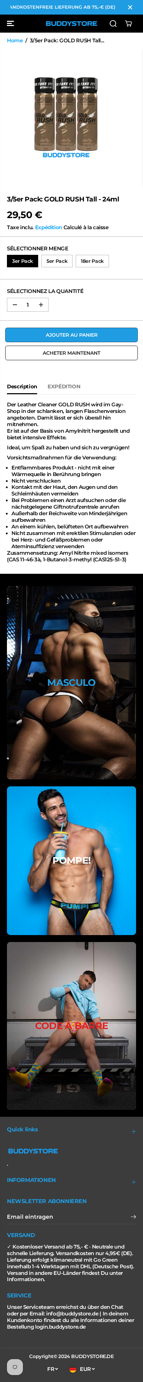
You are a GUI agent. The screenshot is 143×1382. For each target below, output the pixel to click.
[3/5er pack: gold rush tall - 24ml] (66, 118)
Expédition (48, 227)
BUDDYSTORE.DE (92, 1356)
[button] (11, 23)
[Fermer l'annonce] (130, 7)
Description (22, 386)
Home (15, 40)
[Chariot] (128, 23)
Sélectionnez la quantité (45, 291)
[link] (71, 1151)
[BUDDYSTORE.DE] (71, 23)
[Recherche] (113, 23)
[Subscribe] (133, 1218)
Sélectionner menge (37, 248)
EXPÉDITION (64, 386)
